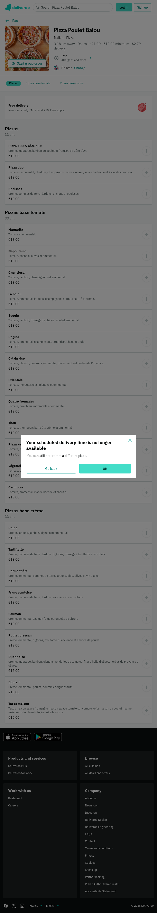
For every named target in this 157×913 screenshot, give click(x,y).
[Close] (130, 440)
